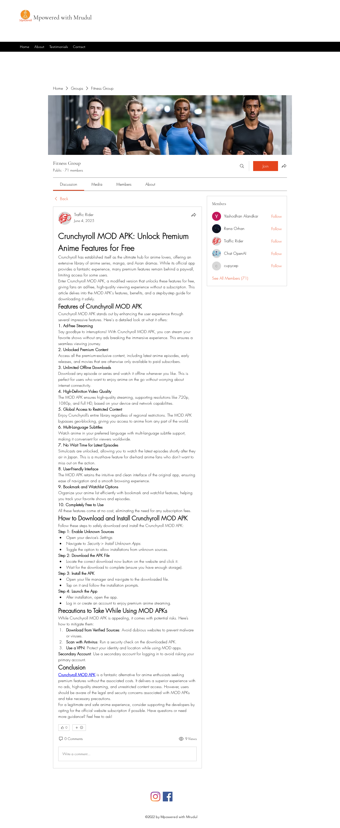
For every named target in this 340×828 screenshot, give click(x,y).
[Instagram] (155, 796)
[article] (127, 487)
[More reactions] (79, 727)
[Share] (194, 215)
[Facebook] (167, 796)
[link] (68, 184)
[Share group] (284, 166)
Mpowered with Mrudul (62, 17)
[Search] (242, 166)
